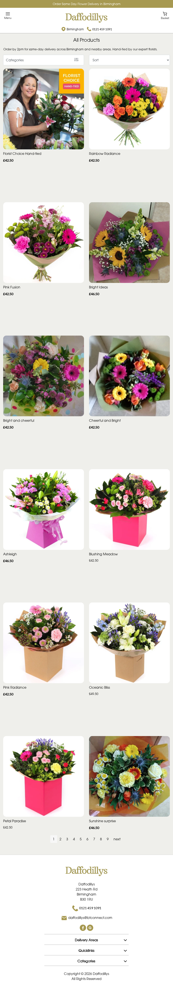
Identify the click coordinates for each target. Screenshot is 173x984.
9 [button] (108, 839)
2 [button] (60, 839)
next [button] (117, 839)
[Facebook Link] (83, 927)
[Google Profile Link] (90, 927)
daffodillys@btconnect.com (90, 918)
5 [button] (81, 839)
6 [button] (87, 839)
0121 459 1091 (102, 29)
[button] (86, 939)
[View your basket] (165, 15)
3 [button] (67, 839)
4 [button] (74, 839)
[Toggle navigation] (8, 16)
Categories (15, 60)
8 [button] (101, 839)
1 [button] (54, 839)
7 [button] (94, 839)
